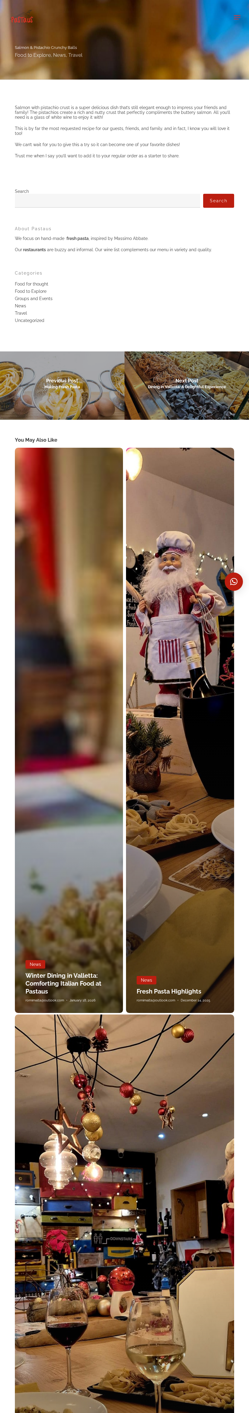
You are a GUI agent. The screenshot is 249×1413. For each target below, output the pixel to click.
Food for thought (31, 284)
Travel (75, 55)
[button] (237, 17)
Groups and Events (34, 298)
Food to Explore (33, 55)
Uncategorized (29, 320)
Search (22, 191)
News (59, 55)
